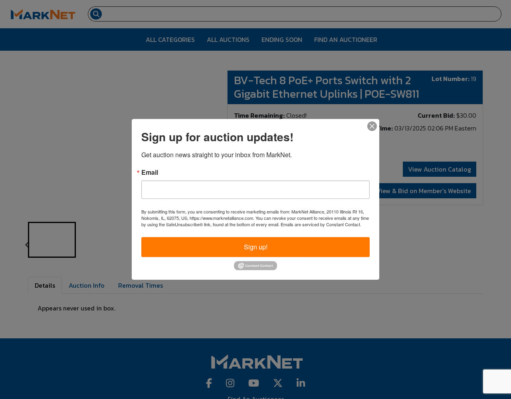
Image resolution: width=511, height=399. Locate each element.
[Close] (372, 126)
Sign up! (255, 246)
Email (149, 172)
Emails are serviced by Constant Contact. (321, 224)
